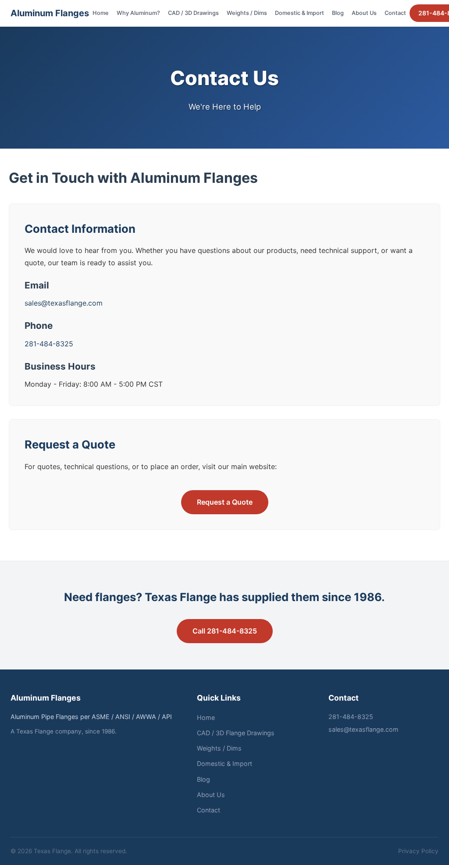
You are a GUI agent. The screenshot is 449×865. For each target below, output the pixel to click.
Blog (338, 13)
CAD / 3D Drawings (193, 13)
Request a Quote (225, 502)
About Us (364, 13)
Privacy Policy (418, 850)
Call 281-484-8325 (224, 631)
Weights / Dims (247, 13)
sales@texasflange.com (64, 303)
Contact (395, 13)
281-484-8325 (49, 343)
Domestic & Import (299, 13)
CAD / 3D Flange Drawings (235, 733)
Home (101, 13)
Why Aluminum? (138, 13)
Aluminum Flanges (50, 13)
